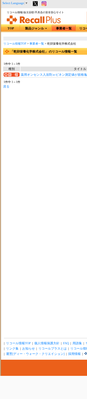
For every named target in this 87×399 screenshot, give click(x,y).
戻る (6, 86)
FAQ (66, 343)
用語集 (77, 343)
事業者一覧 (64, 28)
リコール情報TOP (14, 43)
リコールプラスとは (52, 348)
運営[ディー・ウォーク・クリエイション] (35, 354)
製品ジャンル (36, 28)
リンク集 (12, 348)
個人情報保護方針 (46, 343)
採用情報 (74, 354)
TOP (10, 28)
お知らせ (28, 348)
